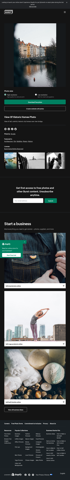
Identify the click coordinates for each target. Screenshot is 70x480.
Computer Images (39, 443)
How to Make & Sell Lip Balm (50, 449)
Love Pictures (29, 455)
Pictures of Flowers (39, 456)
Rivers (25, 141)
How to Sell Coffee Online (61, 449)
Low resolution (42, 95)
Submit (50, 200)
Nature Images (29, 439)
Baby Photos (39, 460)
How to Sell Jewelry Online (50, 454)
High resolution (12, 95)
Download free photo (35, 102)
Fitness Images (29, 460)
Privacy (45, 423)
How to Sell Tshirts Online (50, 459)
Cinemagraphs (40, 447)
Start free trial (11, 255)
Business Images (17, 435)
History (30, 141)
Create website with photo (35, 108)
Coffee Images (19, 439)
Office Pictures (19, 442)
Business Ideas (50, 434)
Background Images (28, 448)
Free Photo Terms (17, 423)
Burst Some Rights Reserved (13, 148)
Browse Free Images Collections (7, 441)
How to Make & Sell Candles (61, 454)
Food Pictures (40, 439)
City (14, 141)
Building (19, 141)
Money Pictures (27, 443)
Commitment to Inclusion (33, 423)
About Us (53, 423)
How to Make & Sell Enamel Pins (61, 443)
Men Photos (18, 455)
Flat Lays (17, 447)
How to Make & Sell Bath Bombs (61, 436)
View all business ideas (15, 409)
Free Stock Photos (7, 435)
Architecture (8, 141)
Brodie (13, 133)
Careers (7, 423)
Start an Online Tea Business (50, 442)
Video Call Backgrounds (18, 464)
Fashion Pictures (27, 435)
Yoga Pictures (19, 460)
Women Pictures (38, 451)
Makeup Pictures (38, 435)
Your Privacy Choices (42, 474)
